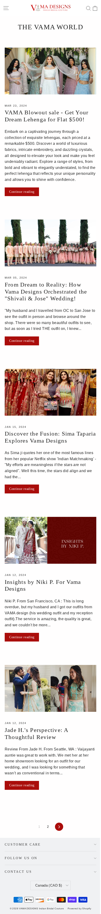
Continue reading (22, 192)
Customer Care (23, 844)
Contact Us (18, 871)
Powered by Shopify (79, 908)
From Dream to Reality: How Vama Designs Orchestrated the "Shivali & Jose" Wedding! (46, 291)
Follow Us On (21, 858)
